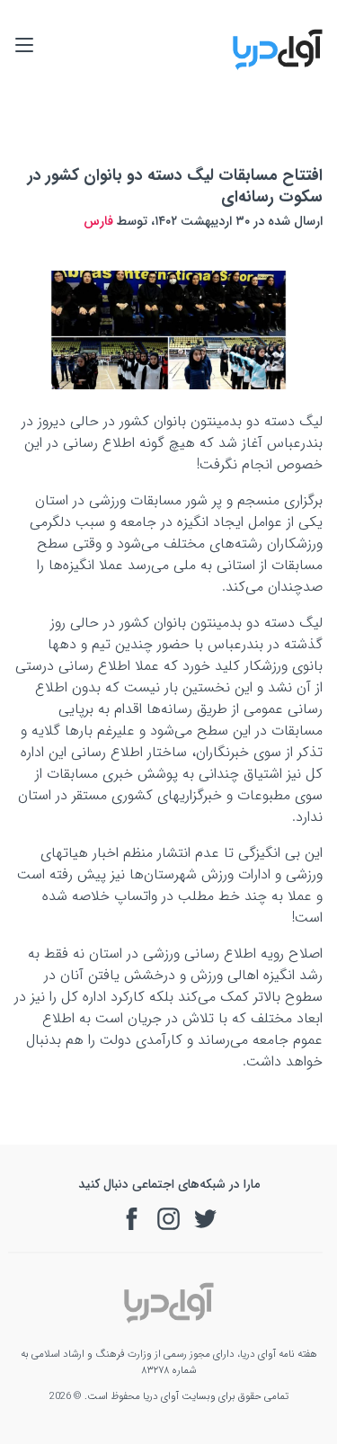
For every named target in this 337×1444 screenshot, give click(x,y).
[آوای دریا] (278, 67)
